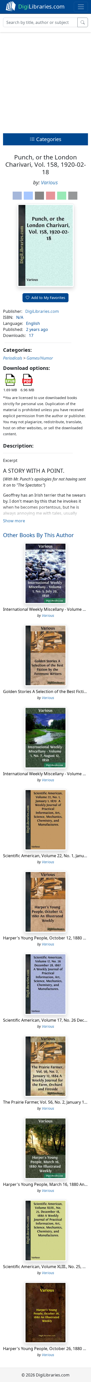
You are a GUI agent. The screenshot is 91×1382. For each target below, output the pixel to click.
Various (49, 182)
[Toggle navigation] (81, 7)
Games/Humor (40, 358)
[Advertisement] (45, 81)
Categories (48, 139)
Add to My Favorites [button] (48, 297)
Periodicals (12, 358)
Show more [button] (14, 521)
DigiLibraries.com (42, 311)
